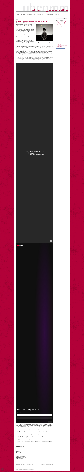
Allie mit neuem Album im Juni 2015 (47, 18)
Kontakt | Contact (40, 14)
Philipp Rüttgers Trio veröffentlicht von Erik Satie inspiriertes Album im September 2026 (62, 45)
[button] (2, 469)
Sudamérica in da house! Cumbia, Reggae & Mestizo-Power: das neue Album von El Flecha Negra (62, 31)
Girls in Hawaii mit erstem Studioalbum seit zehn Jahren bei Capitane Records (61, 42)
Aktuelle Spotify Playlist (31, 14)
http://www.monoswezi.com (20, 447)
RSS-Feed (57, 14)
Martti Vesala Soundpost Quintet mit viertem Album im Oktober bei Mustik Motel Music (62, 37)
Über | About (23, 14)
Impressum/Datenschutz (49, 14)
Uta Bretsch (28, 22)
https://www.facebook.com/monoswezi (22, 448)
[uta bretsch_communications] (42, 6)
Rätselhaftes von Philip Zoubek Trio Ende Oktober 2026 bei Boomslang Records (62, 28)
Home (18, 14)
